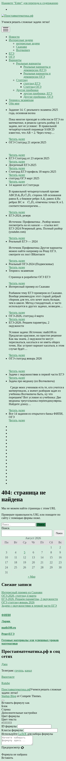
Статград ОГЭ (32, 86)
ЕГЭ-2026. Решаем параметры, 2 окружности (29, 599)
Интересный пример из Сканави (21, 592)
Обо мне (14, 103)
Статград (21, 80)
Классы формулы (12, 730)
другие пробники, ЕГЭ (37, 93)
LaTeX (22, 733)
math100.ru (8, 627)
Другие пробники (27, 90)
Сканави (21, 46)
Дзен (4, 664)
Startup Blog (8, 696)
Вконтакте (7, 676)
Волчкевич (23, 50)
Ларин (6, 621)
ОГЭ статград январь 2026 (17, 602)
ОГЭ (12, 56)
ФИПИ (6, 615)
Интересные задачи (21, 40)
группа (18, 670)
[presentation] (24, 195)
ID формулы (9, 726)
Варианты (15, 60)
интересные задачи (28, 43)
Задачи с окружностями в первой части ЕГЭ (29, 605)
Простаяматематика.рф (15, 689)
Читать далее (17, 139)
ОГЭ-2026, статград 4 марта (18, 595)
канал (28, 670)
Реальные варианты (28, 63)
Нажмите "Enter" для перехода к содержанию (29, 3)
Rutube (5, 683)
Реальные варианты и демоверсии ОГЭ (37, 75)
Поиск (5, 528)
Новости (14, 36)
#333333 (6, 722)
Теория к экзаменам (21, 100)
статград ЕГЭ (31, 83)
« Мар (31, 576)
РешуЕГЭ (7, 633)
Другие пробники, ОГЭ (38, 96)
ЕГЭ (11, 53)
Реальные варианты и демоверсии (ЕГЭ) (37, 68)
